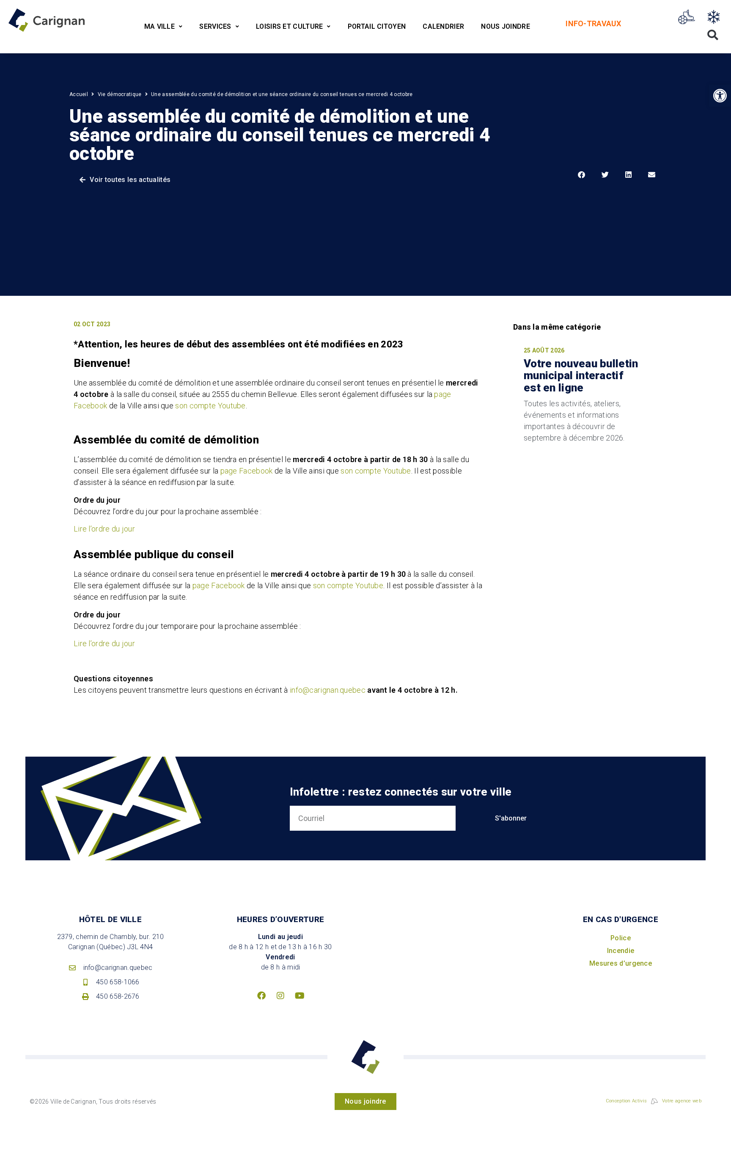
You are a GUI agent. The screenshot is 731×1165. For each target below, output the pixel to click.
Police (620, 938)
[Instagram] (280, 995)
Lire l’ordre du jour (104, 528)
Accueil (78, 94)
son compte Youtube (210, 405)
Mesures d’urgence (620, 963)
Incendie (620, 951)
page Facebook (246, 470)
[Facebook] (261, 995)
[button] (720, 96)
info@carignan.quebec (328, 690)
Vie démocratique (120, 94)
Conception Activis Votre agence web (653, 1101)
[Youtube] (299, 995)
